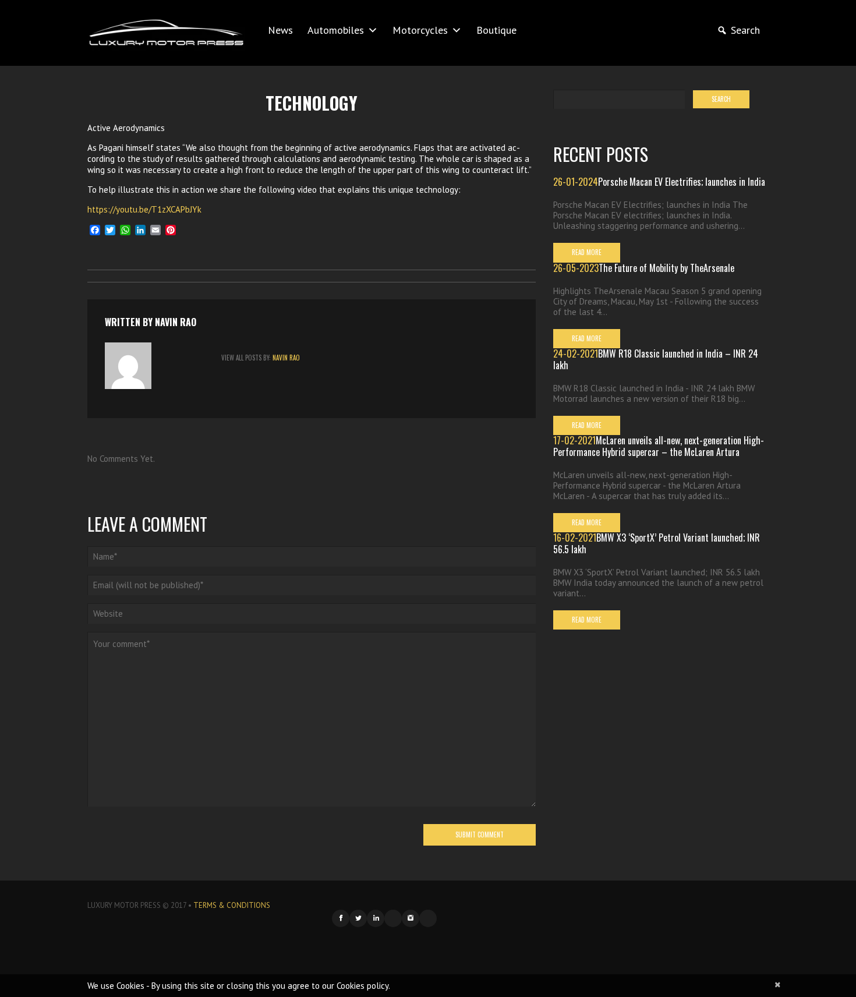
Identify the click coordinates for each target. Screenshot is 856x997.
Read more (587, 252)
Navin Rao (175, 322)
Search (745, 30)
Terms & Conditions (231, 905)
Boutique (496, 30)
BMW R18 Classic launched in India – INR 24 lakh (655, 359)
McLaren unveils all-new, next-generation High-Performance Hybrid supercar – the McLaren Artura (658, 446)
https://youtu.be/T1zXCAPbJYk (144, 209)
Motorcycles (420, 30)
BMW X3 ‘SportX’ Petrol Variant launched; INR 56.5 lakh (656, 543)
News (280, 30)
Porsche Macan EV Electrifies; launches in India (681, 182)
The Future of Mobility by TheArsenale (666, 268)
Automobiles (335, 30)
